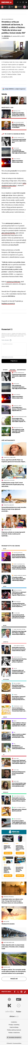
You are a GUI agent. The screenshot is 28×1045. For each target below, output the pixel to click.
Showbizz (20, 6)
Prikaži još (14, 978)
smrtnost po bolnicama (13, 281)
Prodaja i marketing (14, 1024)
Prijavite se (14, 361)
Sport (12, 6)
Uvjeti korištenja (14, 1027)
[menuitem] (23, 2)
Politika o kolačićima (14, 1032)
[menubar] (23, 2)
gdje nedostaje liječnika (8, 233)
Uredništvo (14, 1022)
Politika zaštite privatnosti (14, 1030)
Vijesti (5, 6)
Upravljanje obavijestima (15, 1037)
